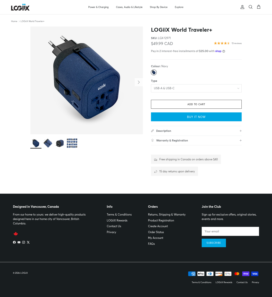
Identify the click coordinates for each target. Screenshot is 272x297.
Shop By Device (158, 7)
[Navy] (154, 72)
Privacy (111, 232)
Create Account (158, 226)
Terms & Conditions (119, 214)
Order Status (156, 232)
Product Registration (161, 220)
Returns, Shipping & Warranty (167, 214)
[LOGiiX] (20, 7)
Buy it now (196, 117)
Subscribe (213, 242)
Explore (179, 7)
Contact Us (114, 226)
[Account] (242, 7)
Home (14, 21)
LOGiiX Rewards (117, 220)
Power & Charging (98, 7)
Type (154, 81)
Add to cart (196, 104)
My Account (155, 238)
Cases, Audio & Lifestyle (129, 7)
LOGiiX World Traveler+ (32, 21)
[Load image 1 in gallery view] (86, 80)
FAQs (151, 244)
